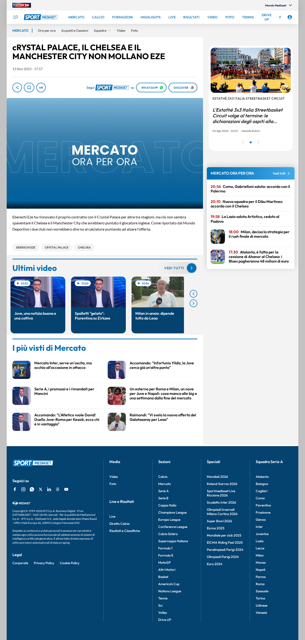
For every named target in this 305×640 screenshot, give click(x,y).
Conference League (172, 527)
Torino (260, 598)
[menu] (15, 17)
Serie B (163, 498)
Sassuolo (262, 591)
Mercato (164, 484)
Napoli (260, 570)
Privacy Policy (44, 563)
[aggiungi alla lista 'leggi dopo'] (29, 87)
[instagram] (23, 489)
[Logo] (41, 17)
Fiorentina (263, 505)
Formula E (165, 555)
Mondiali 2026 (217, 477)
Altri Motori (166, 570)
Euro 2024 (214, 564)
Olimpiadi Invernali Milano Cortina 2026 (222, 511)
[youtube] (66, 489)
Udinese (261, 605)
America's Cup (168, 584)
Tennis (163, 598)
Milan (260, 555)
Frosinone (263, 512)
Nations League (169, 591)
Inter (259, 527)
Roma (260, 584)
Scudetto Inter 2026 (221, 502)
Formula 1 (165, 548)
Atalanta (262, 477)
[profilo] (289, 17)
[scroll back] (193, 294)
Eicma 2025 (215, 528)
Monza (261, 562)
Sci (160, 605)
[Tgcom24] (21, 5)
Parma (261, 577)
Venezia (261, 612)
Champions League (172, 512)
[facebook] (14, 489)
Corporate (20, 563)
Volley (162, 612)
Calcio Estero (168, 534)
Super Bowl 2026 (219, 521)
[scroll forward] (193, 303)
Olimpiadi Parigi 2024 (223, 557)
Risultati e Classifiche (124, 531)
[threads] (57, 489)
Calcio (163, 477)
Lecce (260, 548)
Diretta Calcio (119, 523)
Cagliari (261, 491)
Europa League (169, 519)
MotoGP (164, 562)
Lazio (260, 541)
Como (260, 498)
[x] (40, 489)
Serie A (163, 491)
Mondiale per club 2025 (224, 535)
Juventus (262, 534)
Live (112, 516)
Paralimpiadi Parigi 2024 (225, 549)
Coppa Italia (167, 505)
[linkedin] (49, 489)
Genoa (261, 519)
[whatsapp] (32, 489)
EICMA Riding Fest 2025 (225, 542)
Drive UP (164, 620)
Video (113, 477)
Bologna (262, 484)
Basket (163, 577)
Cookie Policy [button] (69, 563)
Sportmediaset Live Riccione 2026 (221, 493)
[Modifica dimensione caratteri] (41, 87)
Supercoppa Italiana (173, 541)
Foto (112, 484)
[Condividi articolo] (17, 87)
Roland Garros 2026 (222, 484)
